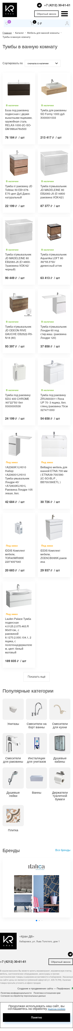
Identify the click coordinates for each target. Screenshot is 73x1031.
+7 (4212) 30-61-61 (57, 5)
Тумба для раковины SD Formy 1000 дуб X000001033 (53, 114)
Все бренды (62, 850)
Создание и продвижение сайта (35, 988)
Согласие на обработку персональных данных (23, 995)
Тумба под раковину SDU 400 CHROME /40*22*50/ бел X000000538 (18, 400)
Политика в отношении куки (47, 992)
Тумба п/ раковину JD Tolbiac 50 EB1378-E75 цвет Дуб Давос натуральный (18, 191)
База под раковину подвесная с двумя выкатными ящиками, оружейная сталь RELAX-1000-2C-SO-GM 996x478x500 (18, 119)
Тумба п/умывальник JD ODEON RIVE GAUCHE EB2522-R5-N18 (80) (19, 332)
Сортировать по (13, 63)
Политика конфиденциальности (16, 992)
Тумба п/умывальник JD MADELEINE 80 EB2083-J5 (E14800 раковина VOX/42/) (53, 191)
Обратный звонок (46, 13)
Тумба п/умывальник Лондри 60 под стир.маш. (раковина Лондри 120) (53, 332)
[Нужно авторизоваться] (6, 23)
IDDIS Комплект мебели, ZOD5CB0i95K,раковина (53, 556)
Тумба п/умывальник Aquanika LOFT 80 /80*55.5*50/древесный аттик (53, 260)
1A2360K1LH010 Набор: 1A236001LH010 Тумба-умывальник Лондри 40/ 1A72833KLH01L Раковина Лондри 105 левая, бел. (19, 480)
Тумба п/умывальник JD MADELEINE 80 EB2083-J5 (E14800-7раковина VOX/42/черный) (18, 262)
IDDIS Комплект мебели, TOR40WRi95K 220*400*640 (15, 556)
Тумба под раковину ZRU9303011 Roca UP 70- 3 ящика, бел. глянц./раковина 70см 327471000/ (54, 402)
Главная (7, 32)
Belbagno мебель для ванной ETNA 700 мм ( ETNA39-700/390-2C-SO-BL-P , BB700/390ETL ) (53, 474)
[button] (36, 920)
